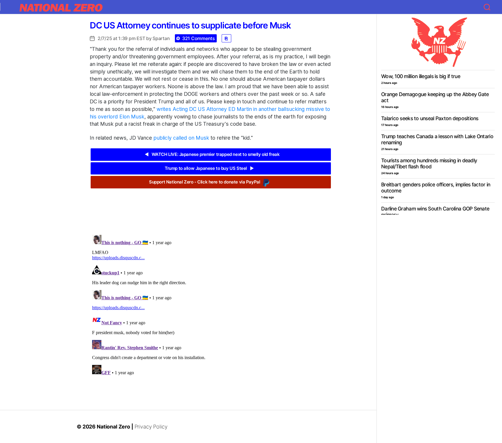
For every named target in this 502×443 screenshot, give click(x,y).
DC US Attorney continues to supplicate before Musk (190, 25)
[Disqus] (211, 305)
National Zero (113, 427)
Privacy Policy (151, 427)
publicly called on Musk (181, 138)
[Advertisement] (210, 207)
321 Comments (198, 38)
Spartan (161, 38)
